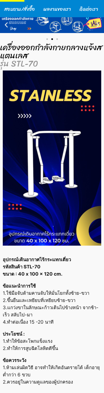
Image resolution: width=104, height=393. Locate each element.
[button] (6, 24)
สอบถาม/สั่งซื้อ (19, 9)
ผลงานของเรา (57, 9)
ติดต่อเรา (88, 9)
